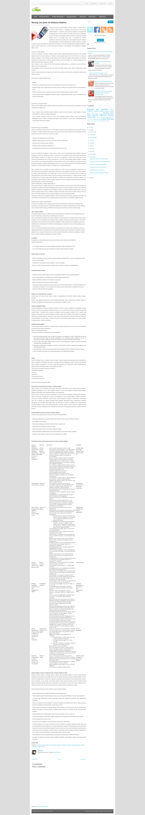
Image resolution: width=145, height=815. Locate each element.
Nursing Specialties (71, 17)
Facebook (97, 30)
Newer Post (34, 759)
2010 (90, 130)
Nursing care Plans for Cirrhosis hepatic (99, 158)
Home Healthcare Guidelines (55, 745)
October (92, 134)
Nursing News (102, 16)
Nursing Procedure (101, 117)
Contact (110, 3)
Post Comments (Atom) (43, 806)
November (92, 132)
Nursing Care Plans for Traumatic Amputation (100, 161)
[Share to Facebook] (37, 743)
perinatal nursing (97, 120)
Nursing (100, 113)
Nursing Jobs (83, 16)
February (92, 154)
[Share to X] (35, 743)
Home (87, 3)
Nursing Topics (91, 17)
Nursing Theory (109, 117)
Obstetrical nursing (97, 119)
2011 (90, 127)
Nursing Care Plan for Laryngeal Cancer (98, 73)
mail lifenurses (57, 752)
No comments (46, 25)
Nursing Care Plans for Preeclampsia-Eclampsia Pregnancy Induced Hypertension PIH (103, 93)
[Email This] (32, 743)
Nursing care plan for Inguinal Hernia (103, 81)
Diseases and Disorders (57, 17)
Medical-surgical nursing (106, 111)
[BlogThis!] (34, 743)
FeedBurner (103, 42)
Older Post (83, 759)
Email (104, 30)
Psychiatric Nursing (105, 120)
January (92, 157)
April (91, 148)
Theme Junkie (92, 811)
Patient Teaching (41, 746)
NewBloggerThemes (108, 811)
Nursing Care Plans (43, 17)
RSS (110, 30)
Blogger (51, 811)
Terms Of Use (94, 3)
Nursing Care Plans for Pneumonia (98, 167)
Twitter (90, 30)
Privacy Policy (103, 3)
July (91, 140)
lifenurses (40, 750)
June (91, 143)
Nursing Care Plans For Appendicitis (98, 164)
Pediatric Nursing (90, 120)
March (91, 151)
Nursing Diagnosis (76, 745)
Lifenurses (42, 811)
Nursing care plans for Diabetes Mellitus (49, 22)
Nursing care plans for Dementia (97, 170)
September (92, 137)
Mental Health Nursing (92, 113)
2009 (90, 177)
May (91, 145)
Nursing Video (90, 119)
